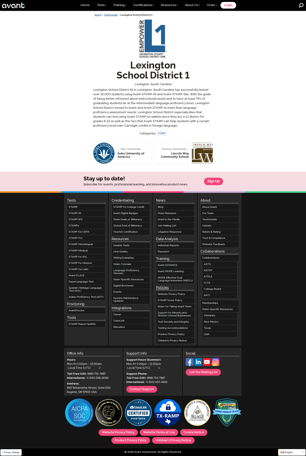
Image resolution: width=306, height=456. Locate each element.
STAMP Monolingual (81, 244)
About (98, 15)
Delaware (209, 315)
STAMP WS (75, 219)
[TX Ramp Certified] (167, 413)
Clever (117, 314)
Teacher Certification (125, 232)
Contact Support (142, 389)
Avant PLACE (76, 275)
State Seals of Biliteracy (127, 219)
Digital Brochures (123, 285)
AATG (207, 264)
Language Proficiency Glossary (126, 272)
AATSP (208, 270)
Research (163, 251)
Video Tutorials (122, 264)
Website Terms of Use (159, 432)
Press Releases (167, 213)
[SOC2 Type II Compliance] (79, 413)
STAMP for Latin (78, 269)
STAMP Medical (78, 250)
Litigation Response (170, 232)
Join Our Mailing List (203, 372)
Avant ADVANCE (167, 265)
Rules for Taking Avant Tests (174, 306)
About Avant (209, 207)
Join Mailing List (167, 225)
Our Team (208, 213)
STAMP (161, 133)
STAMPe (74, 225)
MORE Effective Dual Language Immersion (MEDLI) (175, 279)
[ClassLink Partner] (138, 413)
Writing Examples (123, 258)
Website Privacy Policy (171, 294)
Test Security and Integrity (173, 322)
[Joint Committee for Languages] (197, 413)
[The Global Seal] (109, 413)
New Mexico (211, 322)
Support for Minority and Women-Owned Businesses (174, 314)
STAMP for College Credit (128, 207)
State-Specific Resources (128, 279)
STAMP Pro (75, 238)
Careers (206, 225)
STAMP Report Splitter (82, 324)
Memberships (210, 303)
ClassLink (118, 321)
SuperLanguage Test (81, 281)
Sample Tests (121, 245)
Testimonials (111, 15)
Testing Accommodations (173, 328)
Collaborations (210, 258)
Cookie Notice (193, 432)
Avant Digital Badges (125, 213)
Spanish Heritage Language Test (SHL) (85, 289)
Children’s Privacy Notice (172, 340)
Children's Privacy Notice (173, 440)
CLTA (207, 282)
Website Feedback (213, 244)
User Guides (120, 251)
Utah (206, 334)
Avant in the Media (169, 219)
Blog (160, 207)
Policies (162, 288)
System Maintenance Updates (125, 299)
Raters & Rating (211, 232)
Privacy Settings (12, 452)
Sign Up (213, 181)
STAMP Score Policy (170, 300)
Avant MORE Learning (171, 271)
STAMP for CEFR (79, 232)
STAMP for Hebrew (80, 263)
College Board (212, 289)
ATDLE (208, 276)
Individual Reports (168, 245)
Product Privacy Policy (171, 334)
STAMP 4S (75, 213)
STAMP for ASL (78, 257)
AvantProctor (76, 310)
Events (117, 292)
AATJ (207, 295)
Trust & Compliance (213, 238)
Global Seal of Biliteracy (127, 225)
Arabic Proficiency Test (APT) (86, 297)
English (289, 452)
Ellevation (119, 327)
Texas (207, 328)
